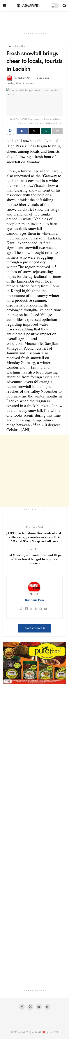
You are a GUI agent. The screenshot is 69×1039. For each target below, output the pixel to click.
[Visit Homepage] (28, 5)
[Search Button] (64, 5)
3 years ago (43, 78)
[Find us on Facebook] (22, 1007)
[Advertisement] (34, 19)
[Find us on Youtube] (39, 1007)
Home (9, 46)
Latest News (20, 46)
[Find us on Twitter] (30, 1007)
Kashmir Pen (24, 78)
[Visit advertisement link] (34, 663)
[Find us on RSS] (47, 1007)
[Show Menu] (4, 5)
